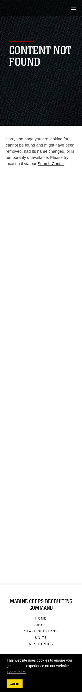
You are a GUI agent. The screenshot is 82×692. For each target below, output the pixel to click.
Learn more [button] (16, 672)
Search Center (51, 163)
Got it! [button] (14, 684)
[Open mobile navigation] (73, 8)
